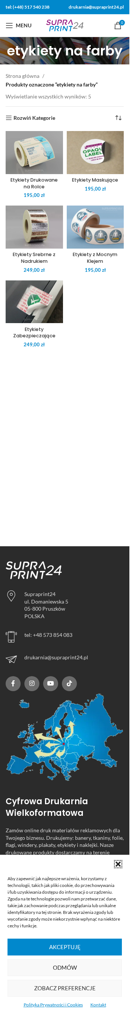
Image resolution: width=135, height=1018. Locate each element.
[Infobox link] (65, 659)
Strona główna (22, 76)
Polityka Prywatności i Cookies (53, 1005)
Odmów (65, 967)
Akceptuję (65, 946)
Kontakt (98, 1005)
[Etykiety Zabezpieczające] (34, 301)
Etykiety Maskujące (95, 180)
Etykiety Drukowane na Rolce (34, 183)
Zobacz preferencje (65, 988)
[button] (118, 864)
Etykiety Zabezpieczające (34, 332)
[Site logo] (65, 25)
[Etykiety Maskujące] (95, 152)
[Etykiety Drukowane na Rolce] (34, 152)
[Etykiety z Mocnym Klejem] (95, 227)
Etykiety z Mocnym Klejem (95, 257)
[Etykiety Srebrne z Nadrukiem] (34, 227)
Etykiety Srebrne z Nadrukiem (34, 257)
